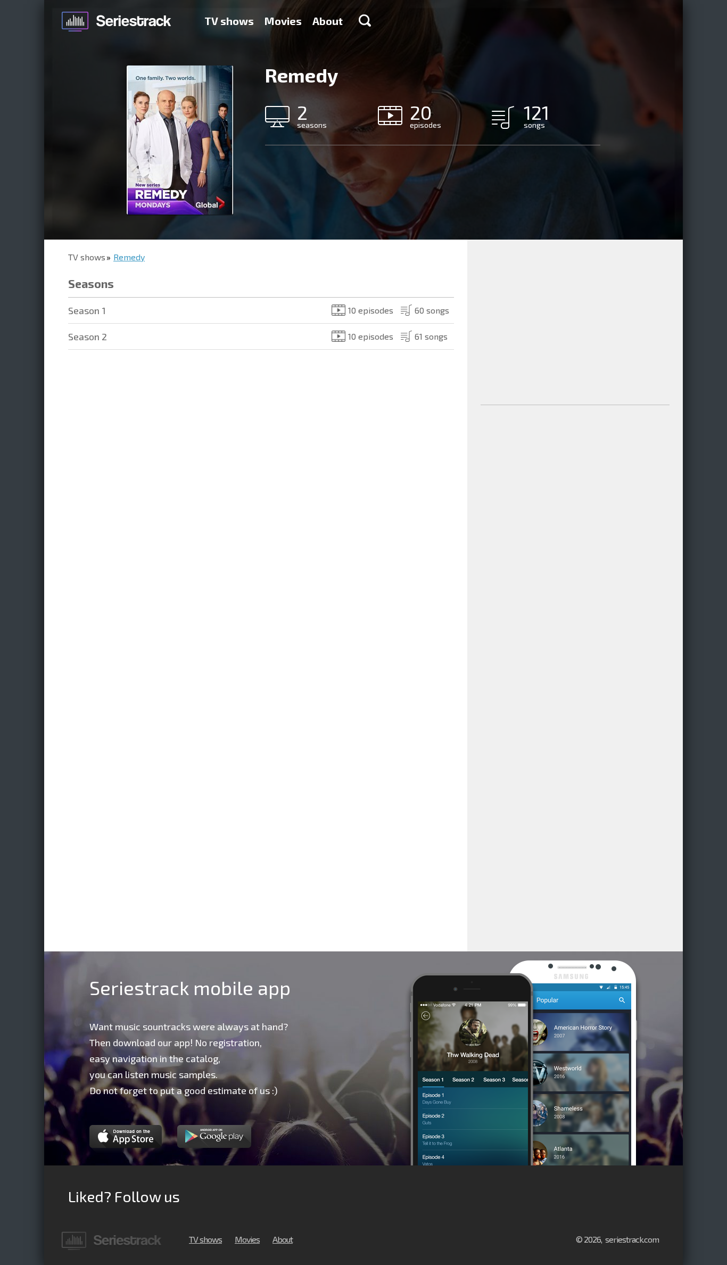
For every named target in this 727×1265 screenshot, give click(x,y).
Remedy (129, 257)
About (327, 20)
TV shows (229, 20)
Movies (283, 20)
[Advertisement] (575, 322)
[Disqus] (255, 517)
